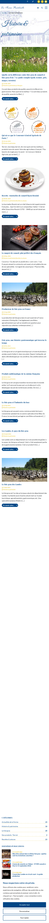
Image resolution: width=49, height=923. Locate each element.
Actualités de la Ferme (10, 822)
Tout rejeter (24, 918)
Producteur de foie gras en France (16, 309)
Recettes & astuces (21, 200)
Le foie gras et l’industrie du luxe (15, 402)
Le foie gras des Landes (11, 484)
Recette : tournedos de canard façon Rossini (20, 195)
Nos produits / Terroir (10, 835)
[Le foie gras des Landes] (24, 470)
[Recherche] (42, 8)
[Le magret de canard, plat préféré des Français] (24, 237)
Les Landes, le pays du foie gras (15, 431)
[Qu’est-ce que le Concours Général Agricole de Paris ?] (24, 120)
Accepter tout (24, 905)
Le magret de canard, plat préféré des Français (21, 253)
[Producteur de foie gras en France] (24, 294)
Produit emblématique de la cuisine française (21, 373)
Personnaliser (24, 911)
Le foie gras (19, 85)
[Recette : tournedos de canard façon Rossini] (24, 180)
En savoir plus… (9, 99)
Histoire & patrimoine (9, 85)
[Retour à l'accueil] (12, 7)
